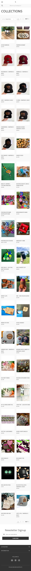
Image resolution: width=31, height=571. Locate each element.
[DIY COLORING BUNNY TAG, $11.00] (7, 392)
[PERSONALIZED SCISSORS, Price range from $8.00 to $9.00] (7, 228)
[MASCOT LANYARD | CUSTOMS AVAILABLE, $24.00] (7, 172)
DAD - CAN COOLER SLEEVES (22, 296)
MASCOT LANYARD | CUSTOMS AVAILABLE (6, 184)
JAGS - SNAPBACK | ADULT (7, 100)
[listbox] (10, 19)
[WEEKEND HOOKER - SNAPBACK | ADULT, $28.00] (23, 115)
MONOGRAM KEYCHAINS (21, 212)
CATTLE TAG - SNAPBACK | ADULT (22, 514)
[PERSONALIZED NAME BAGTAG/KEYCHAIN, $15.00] (7, 200)
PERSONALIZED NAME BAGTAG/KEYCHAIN (6, 213)
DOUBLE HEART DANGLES (22, 431)
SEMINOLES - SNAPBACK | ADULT (22, 72)
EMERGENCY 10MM (20, 240)
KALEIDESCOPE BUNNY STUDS (23, 378)
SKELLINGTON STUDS (6, 485)
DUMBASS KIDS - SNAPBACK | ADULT (7, 350)
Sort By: (3, 19)
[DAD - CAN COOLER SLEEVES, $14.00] (23, 284)
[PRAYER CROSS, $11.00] (23, 143)
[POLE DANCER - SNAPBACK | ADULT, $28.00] (7, 143)
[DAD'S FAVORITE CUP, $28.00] (23, 255)
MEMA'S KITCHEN (5, 322)
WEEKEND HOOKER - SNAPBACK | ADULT (20, 127)
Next (26, 18)
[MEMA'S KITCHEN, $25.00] (7, 310)
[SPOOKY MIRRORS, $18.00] (7, 33)
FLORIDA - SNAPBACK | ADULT (23, 100)
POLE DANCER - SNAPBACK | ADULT (7, 156)
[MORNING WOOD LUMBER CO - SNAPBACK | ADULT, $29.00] (23, 337)
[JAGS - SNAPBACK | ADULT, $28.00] (7, 88)
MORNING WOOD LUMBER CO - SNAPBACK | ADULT (23, 350)
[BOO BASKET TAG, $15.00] (23, 446)
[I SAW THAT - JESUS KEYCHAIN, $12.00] (23, 392)
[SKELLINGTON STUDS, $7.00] (7, 473)
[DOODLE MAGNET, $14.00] (23, 310)
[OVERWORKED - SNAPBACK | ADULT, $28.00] (7, 115)
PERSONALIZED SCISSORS (7, 240)
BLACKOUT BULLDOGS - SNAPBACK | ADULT (21, 485)
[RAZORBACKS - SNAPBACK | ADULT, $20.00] (7, 59)
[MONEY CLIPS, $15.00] (7, 284)
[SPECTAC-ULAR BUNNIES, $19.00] (7, 419)
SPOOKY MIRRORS (5, 45)
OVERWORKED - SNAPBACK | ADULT (7, 127)
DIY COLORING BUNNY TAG (7, 404)
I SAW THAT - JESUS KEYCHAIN (23, 404)
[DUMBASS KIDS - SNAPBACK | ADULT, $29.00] (7, 337)
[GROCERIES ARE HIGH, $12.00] (7, 501)
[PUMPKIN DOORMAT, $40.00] (23, 33)
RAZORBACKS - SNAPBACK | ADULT (7, 72)
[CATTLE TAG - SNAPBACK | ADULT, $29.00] (23, 501)
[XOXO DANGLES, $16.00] (7, 446)
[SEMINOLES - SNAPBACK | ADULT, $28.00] (23, 59)
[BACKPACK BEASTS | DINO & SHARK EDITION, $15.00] (23, 172)
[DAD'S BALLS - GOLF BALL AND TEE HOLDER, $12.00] (7, 255)
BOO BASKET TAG (20, 458)
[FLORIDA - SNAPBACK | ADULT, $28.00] (23, 88)
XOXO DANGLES (4, 458)
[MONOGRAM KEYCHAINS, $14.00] (23, 200)
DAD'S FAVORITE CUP (21, 267)
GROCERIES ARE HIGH (6, 513)
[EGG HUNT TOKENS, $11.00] (7, 366)
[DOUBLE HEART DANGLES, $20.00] (23, 419)
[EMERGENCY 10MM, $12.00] (23, 228)
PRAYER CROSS (19, 155)
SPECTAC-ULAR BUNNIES (6, 431)
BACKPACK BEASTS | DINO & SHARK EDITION (22, 184)
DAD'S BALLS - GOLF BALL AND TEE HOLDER (7, 268)
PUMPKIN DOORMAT (20, 45)
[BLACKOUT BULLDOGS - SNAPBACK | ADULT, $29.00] (23, 473)
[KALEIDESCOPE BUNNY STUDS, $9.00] (23, 366)
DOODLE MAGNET (20, 322)
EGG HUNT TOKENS (5, 378)
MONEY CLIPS (4, 296)
